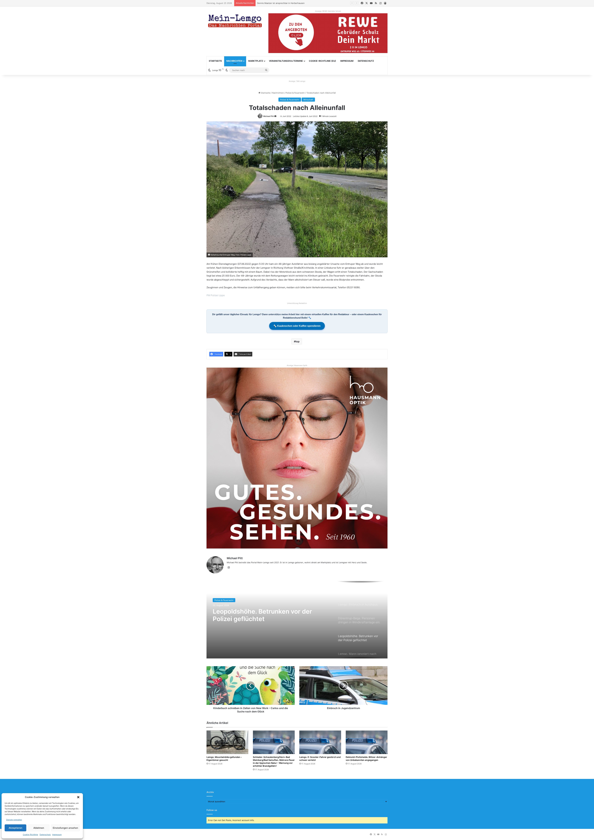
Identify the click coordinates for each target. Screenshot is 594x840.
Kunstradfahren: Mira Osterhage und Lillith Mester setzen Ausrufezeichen (293, 3)
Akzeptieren (15, 827)
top (297, 341)
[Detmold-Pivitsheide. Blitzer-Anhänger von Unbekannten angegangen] (366, 742)
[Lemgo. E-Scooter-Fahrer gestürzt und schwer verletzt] (320, 742)
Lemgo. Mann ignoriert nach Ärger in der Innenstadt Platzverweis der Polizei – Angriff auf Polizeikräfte (261, 619)
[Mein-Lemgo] (235, 21)
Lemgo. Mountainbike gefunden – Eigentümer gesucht (224, 758)
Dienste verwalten (14, 820)
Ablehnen (38, 827)
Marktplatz (255, 61)
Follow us (212, 810)
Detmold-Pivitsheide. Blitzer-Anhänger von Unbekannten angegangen (366, 758)
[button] (78, 797)
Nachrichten (234, 61)
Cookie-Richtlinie (30, 834)
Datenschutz (45, 834)
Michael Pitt (268, 116)
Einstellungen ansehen (65, 827)
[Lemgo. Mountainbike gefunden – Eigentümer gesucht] (227, 742)
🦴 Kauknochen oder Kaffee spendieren (297, 326)
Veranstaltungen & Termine (286, 61)
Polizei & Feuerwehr (295, 93)
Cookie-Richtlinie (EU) (322, 61)
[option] (297, 619)
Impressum (57, 834)
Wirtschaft (308, 99)
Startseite (215, 61)
